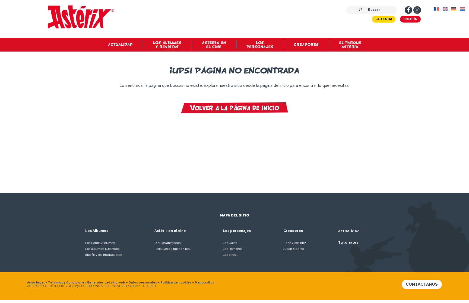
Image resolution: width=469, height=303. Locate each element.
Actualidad (349, 231)
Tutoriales (348, 242)
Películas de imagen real (172, 249)
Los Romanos (232, 249)
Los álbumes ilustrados (102, 249)
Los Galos (230, 243)
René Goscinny (294, 243)
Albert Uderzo (293, 249)
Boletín (410, 19)
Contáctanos (422, 284)
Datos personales (143, 282)
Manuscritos (204, 282)
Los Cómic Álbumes (100, 243)
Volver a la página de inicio (234, 107)
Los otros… (230, 255)
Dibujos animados (167, 243)
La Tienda (383, 19)
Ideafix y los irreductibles (103, 255)
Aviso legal (36, 282)
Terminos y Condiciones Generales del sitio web (86, 282)
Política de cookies (175, 282)
